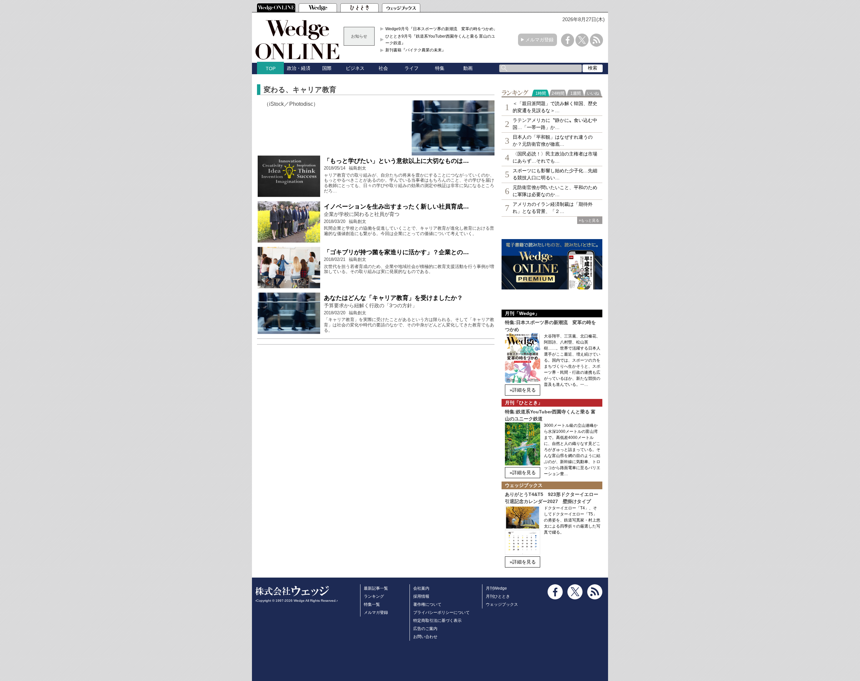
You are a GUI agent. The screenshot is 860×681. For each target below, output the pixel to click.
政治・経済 (298, 68)
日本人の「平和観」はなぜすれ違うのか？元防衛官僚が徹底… (553, 140)
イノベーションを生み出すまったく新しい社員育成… (396, 206)
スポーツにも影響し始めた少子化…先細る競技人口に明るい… (555, 174)
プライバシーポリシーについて (441, 612)
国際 (327, 68)
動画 (468, 68)
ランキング (374, 596)
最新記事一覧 (376, 588)
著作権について (427, 604)
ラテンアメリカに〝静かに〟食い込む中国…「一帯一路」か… (555, 124)
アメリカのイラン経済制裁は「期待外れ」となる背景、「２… (553, 207)
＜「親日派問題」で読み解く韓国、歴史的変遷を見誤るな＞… (555, 107)
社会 (383, 68)
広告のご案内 (425, 628)
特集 (439, 68)
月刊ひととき (498, 596)
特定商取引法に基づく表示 (437, 620)
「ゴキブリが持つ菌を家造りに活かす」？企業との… (396, 252)
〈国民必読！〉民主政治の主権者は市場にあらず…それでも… (555, 157)
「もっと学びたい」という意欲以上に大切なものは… (396, 160)
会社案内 (421, 588)
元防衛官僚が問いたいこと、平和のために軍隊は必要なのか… (555, 191)
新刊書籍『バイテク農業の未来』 (415, 50)
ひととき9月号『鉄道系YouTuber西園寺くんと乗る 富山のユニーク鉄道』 (442, 39)
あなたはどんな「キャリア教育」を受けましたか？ (393, 297)
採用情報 (421, 596)
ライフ (411, 68)
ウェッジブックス (502, 604)
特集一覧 (372, 604)
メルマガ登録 (539, 39)
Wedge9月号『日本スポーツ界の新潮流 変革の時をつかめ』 (441, 29)
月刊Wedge (496, 588)
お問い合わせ (425, 636)
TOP (270, 68)
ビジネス (355, 68)
